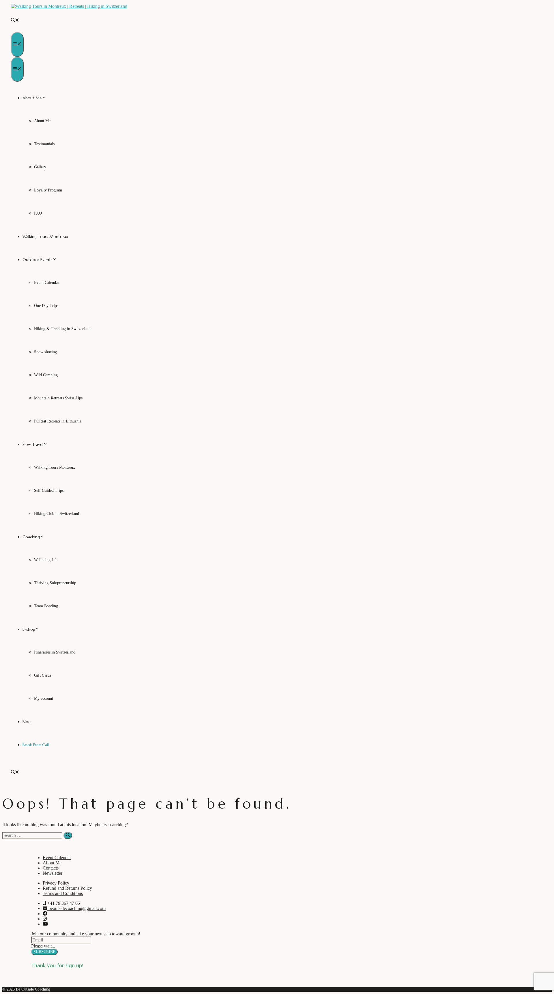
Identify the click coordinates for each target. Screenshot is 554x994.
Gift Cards (42, 675)
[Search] (67, 835)
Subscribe (44, 952)
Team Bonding (46, 606)
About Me (32, 97)
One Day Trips (46, 306)
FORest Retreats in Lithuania (57, 421)
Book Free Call (36, 744)
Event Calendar (46, 282)
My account (43, 698)
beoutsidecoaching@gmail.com (76, 908)
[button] (15, 20)
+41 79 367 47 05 (63, 903)
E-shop (29, 629)
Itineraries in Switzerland (54, 652)
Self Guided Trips (48, 490)
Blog (27, 721)
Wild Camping (46, 375)
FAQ (38, 213)
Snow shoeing (45, 352)
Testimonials (44, 144)
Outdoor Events (38, 259)
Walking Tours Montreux (45, 236)
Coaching (31, 536)
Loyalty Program (48, 190)
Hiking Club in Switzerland (56, 513)
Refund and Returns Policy (67, 888)
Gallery (40, 167)
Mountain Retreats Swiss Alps (58, 398)
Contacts (51, 867)
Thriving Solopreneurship (55, 583)
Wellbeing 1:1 (45, 560)
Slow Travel (33, 444)
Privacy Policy (56, 883)
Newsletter (52, 873)
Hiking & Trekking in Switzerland (62, 329)
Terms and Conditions (63, 893)
